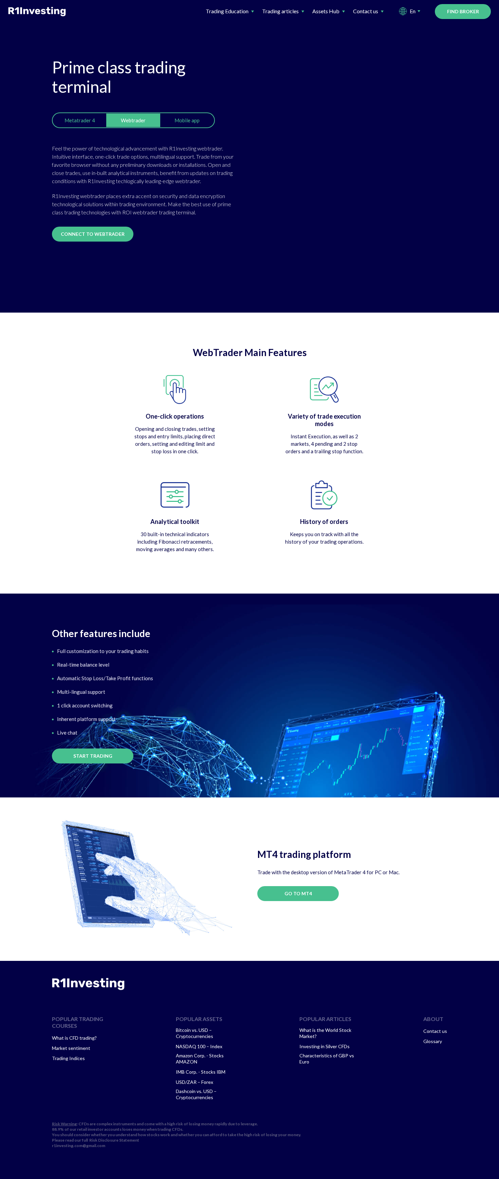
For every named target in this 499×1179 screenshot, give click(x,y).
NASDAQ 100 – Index (199, 1046)
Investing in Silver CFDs (324, 1046)
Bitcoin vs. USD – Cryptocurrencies (194, 1033)
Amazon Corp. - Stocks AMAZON (200, 1058)
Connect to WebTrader (93, 234)
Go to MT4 (298, 893)
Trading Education (227, 11)
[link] (88, 984)
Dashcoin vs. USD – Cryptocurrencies (196, 1094)
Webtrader (133, 120)
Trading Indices (68, 1058)
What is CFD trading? (74, 1038)
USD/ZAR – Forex (194, 1082)
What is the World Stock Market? (325, 1033)
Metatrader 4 (79, 120)
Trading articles (280, 11)
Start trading (92, 756)
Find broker (463, 11)
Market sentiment (71, 1048)
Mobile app (187, 120)
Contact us (365, 11)
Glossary (432, 1041)
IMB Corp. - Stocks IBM (200, 1072)
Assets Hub (325, 11)
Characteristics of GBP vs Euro (326, 1058)
